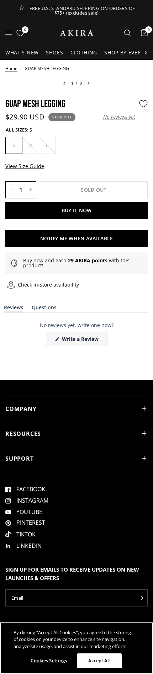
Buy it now (77, 210)
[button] (119, 117)
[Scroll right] (145, 52)
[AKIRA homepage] (76, 32)
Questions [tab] (44, 308)
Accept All (99, 660)
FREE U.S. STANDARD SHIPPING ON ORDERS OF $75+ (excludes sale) (82, 10)
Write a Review (81, 340)
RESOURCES (23, 434)
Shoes (54, 52)
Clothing (83, 52)
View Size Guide (24, 166)
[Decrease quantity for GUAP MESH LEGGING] (11, 190)
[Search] (127, 33)
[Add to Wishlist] (143, 103)
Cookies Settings (49, 660)
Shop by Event (124, 52)
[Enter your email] (140, 597)
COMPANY (21, 409)
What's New (22, 52)
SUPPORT (19, 458)
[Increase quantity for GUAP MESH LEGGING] (30, 190)
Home (11, 68)
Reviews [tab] (13, 308)
